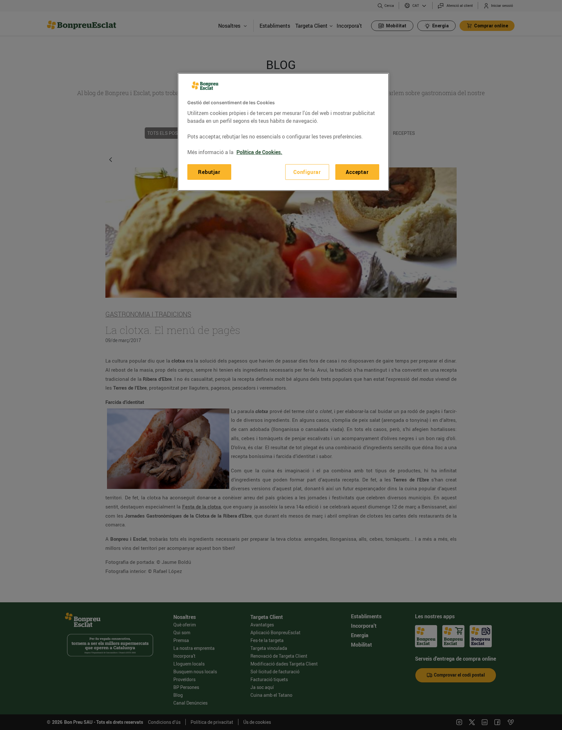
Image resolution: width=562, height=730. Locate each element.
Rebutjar (209, 172)
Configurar (307, 172)
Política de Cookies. (259, 152)
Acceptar (357, 172)
